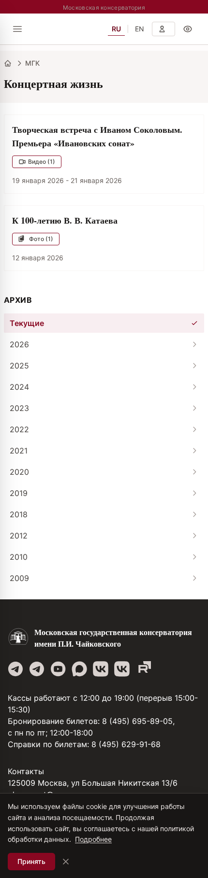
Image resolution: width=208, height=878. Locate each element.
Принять (31, 861)
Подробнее (93, 839)
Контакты (26, 771)
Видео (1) (41, 161)
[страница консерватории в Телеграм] (15, 669)
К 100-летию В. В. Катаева (65, 220)
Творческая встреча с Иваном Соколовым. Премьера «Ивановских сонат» (97, 136)
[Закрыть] (66, 861)
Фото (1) (41, 238)
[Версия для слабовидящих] (187, 29)
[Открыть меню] (17, 29)
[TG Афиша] (37, 669)
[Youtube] (58, 669)
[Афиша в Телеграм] (143, 669)
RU (116, 29)
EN (139, 29)
